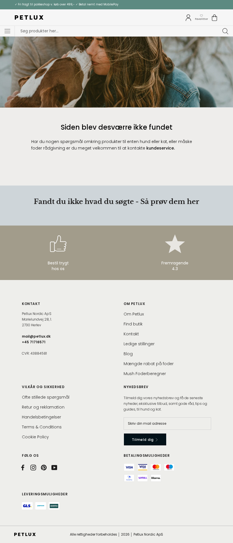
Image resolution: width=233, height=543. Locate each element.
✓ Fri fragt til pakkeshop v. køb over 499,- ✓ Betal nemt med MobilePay (66, 4)
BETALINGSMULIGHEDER (147, 455)
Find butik (133, 324)
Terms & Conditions (42, 427)
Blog (128, 354)
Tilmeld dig (143, 439)
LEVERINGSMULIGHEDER (45, 494)
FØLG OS (30, 455)
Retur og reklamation (43, 407)
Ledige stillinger (139, 344)
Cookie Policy (35, 437)
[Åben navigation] (7, 31)
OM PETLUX (134, 303)
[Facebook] (23, 467)
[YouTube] (54, 467)
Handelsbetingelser (41, 417)
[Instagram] (33, 467)
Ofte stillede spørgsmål (45, 397)
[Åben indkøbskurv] (214, 17)
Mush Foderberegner (145, 373)
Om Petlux (134, 314)
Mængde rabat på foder (149, 364)
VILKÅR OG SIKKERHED (43, 386)
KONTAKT (31, 303)
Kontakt (131, 334)
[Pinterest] (44, 467)
